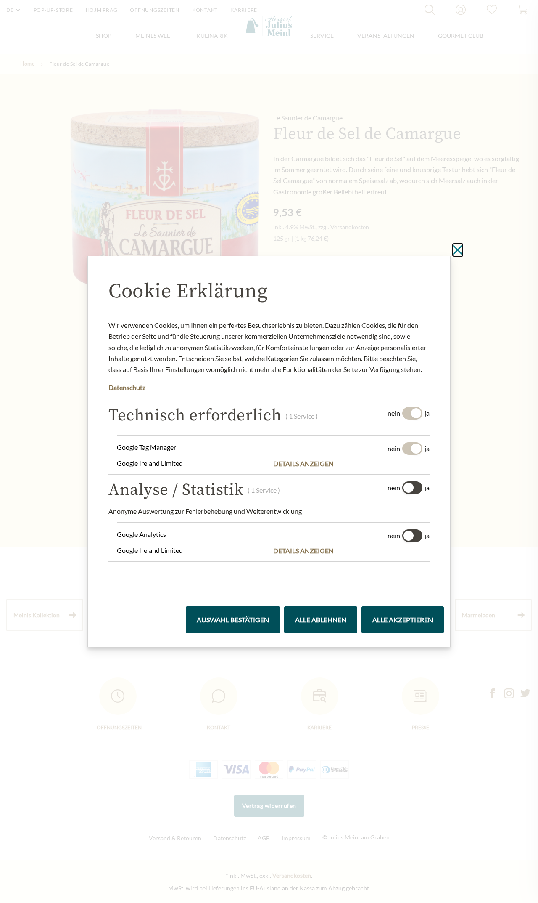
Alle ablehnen (320, 620)
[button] (351, 463)
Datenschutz (126, 387)
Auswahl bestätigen (233, 620)
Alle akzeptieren (402, 620)
